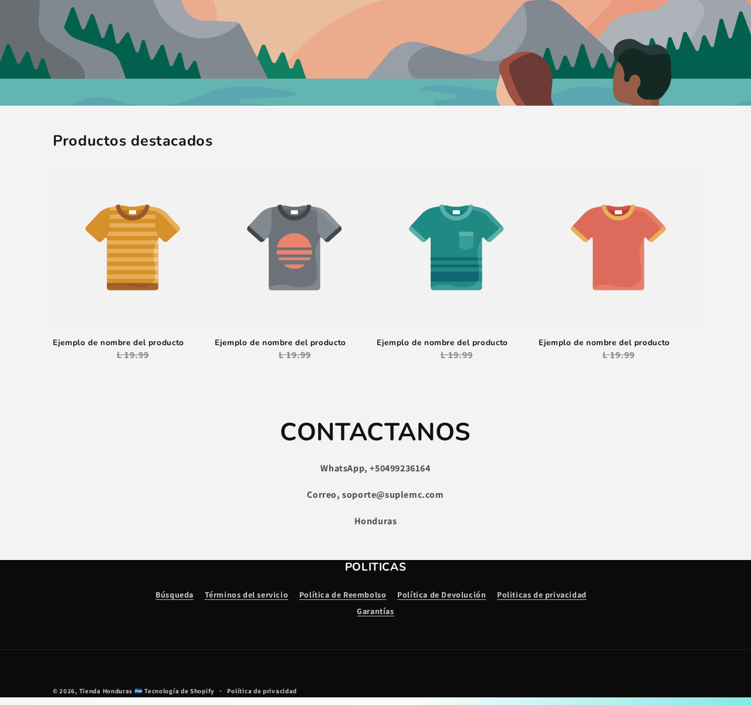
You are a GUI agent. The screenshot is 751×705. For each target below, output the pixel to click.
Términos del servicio (247, 594)
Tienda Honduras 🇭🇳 (111, 691)
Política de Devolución (441, 594)
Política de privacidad (262, 691)
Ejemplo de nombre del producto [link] (118, 343)
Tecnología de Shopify (179, 691)
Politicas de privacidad (542, 594)
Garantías (375, 611)
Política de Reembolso (343, 594)
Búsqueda (174, 594)
